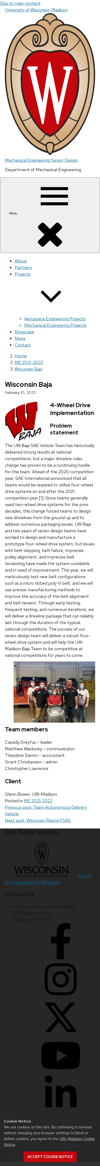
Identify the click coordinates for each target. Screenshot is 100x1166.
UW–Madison (36, 10)
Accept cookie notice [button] (50, 1156)
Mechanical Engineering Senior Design (41, 160)
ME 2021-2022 (38, 800)
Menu (13, 213)
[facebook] (60, 958)
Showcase (24, 332)
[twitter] (60, 1034)
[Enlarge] (88, 667)
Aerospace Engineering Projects (55, 318)
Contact (23, 345)
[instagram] (60, 996)
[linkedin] (60, 1110)
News (20, 338)
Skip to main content (20, 3)
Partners (23, 267)
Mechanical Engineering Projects (55, 325)
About (21, 261)
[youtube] (60, 1072)
